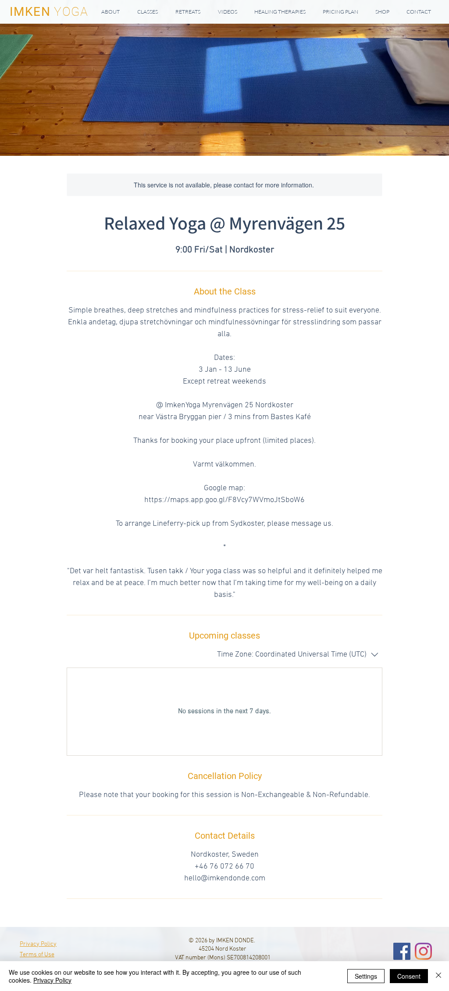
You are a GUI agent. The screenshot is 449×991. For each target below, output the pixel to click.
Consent (408, 976)
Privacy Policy (52, 980)
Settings (366, 976)
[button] (147, 11)
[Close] (438, 976)
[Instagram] (423, 951)
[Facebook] (401, 951)
